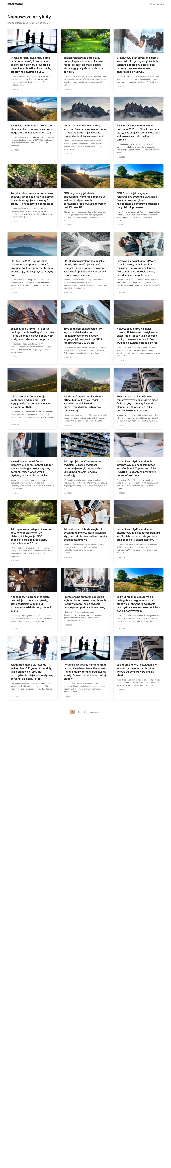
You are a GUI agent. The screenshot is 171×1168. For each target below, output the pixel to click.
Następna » (94, 712)
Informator (15, 4)
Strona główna (157, 4)
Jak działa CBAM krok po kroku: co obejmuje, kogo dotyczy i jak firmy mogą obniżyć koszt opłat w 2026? (32, 129)
